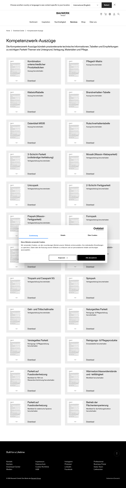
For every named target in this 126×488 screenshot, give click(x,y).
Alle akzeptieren (91, 257)
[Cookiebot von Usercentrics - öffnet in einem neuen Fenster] (96, 228)
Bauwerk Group (36, 478)
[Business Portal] (114, 14)
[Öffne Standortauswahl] (110, 14)
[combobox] (86, 5)
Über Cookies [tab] (92, 235)
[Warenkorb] (105, 14)
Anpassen (61, 257)
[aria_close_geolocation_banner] (114, 5)
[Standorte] (101, 14)
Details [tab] (63, 235)
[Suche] (118, 14)
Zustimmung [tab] (33, 235)
